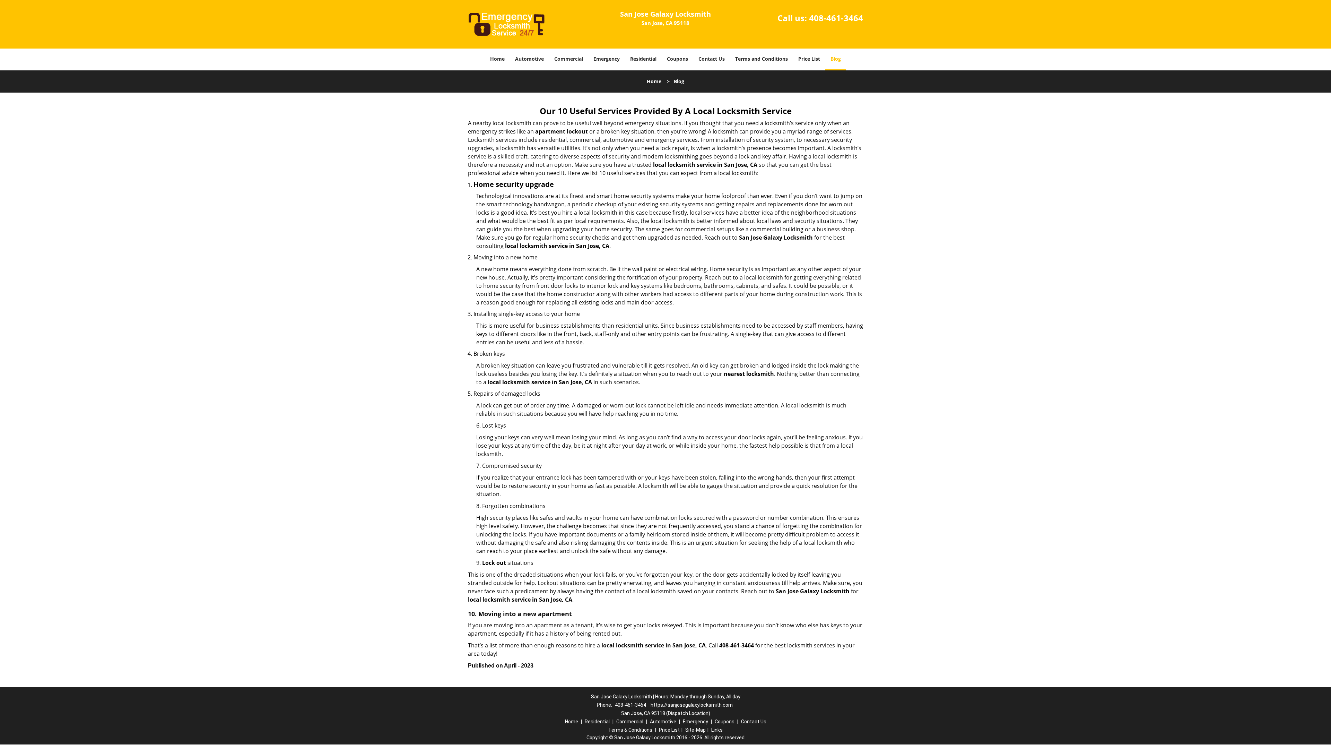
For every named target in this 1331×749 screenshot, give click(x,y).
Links (717, 730)
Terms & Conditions (630, 730)
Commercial (568, 58)
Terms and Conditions (761, 58)
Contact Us (711, 58)
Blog (835, 58)
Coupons (677, 58)
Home (497, 58)
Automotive (529, 58)
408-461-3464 (836, 18)
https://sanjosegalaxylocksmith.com (692, 705)
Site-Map (695, 730)
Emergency (606, 58)
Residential (643, 58)
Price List (809, 58)
